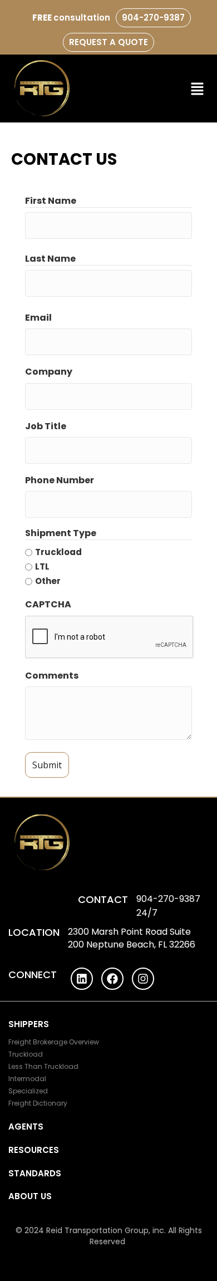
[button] (197, 88)
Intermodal (27, 1078)
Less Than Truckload (43, 1066)
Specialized (28, 1091)
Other (48, 581)
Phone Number (59, 480)
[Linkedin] (82, 979)
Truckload (58, 552)
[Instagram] (143, 979)
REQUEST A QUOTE (108, 42)
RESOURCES (33, 1150)
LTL (42, 566)
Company (48, 371)
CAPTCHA (48, 604)
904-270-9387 (153, 17)
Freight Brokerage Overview (53, 1042)
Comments (51, 675)
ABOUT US (30, 1196)
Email (38, 317)
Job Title (45, 426)
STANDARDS (34, 1173)
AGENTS (25, 1126)
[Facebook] (112, 979)
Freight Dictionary (37, 1103)
